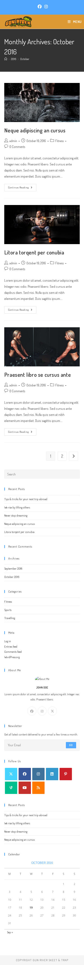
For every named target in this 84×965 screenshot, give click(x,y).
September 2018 (13, 568)
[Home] (5, 59)
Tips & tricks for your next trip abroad (25, 499)
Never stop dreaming (15, 515)
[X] (52, 710)
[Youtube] (25, 788)
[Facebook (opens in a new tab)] (39, 6)
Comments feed (13, 651)
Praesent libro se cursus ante (37, 374)
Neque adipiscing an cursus (35, 130)
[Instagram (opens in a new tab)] (45, 6)
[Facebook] (31, 710)
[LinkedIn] (52, 774)
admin (13, 141)
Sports (7, 610)
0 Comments (17, 147)
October (24, 59)
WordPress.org (12, 657)
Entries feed (10, 646)
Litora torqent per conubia (34, 252)
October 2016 (11, 577)
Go (71, 745)
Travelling (9, 618)
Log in (7, 641)
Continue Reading (22, 188)
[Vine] (11, 788)
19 (31, 907)
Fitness (59, 141)
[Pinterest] (66, 774)
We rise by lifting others (17, 507)
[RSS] (38, 788)
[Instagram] (42, 710)
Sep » (10, 932)
